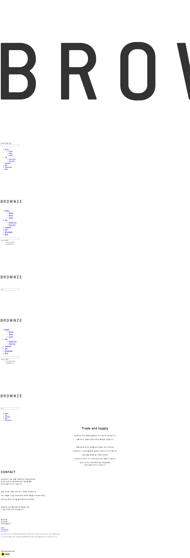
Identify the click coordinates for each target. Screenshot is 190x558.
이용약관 (3, 527)
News (10, 153)
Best (6, 169)
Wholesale (8, 167)
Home (6, 413)
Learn (10, 155)
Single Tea (12, 159)
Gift (6, 165)
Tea (6, 157)
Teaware (7, 163)
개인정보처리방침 (5, 529)
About (7, 149)
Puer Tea (11, 161)
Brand (11, 151)
